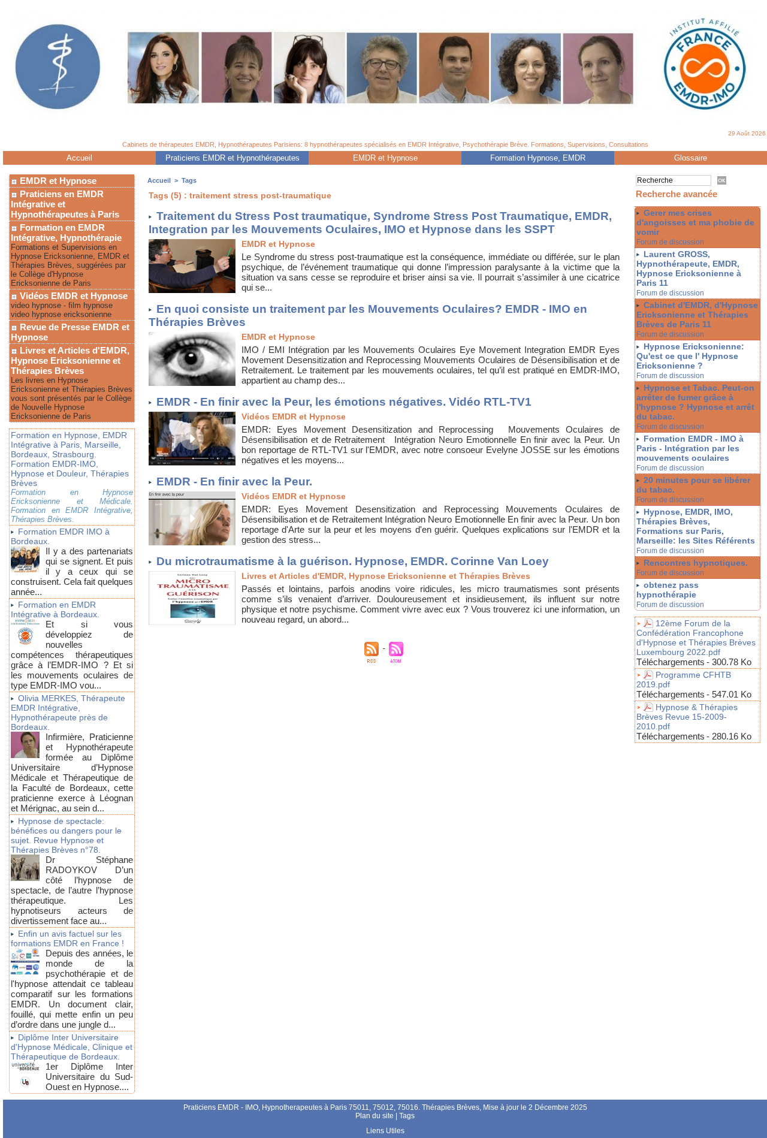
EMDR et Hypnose (385, 157)
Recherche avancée (676, 194)
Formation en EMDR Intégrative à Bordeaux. (55, 609)
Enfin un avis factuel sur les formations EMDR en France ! (67, 938)
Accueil (79, 157)
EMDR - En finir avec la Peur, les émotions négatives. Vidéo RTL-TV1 (344, 402)
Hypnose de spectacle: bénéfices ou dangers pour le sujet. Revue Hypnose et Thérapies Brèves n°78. (66, 835)
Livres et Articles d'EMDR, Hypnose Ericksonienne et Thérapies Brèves (70, 360)
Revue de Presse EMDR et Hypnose (70, 332)
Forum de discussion (670, 242)
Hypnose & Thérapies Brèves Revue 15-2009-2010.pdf (687, 716)
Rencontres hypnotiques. (696, 563)
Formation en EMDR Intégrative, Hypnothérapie (66, 232)
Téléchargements (670, 662)
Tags (189, 180)
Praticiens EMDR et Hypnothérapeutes (232, 157)
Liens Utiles (385, 1131)
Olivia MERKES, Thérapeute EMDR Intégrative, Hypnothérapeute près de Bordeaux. (68, 712)
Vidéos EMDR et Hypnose (72, 296)
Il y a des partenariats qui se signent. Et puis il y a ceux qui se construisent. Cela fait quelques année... (72, 571)
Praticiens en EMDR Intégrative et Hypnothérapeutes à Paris (65, 204)
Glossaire (690, 157)
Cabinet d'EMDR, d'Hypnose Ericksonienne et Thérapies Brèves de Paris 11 (697, 314)
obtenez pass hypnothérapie (667, 589)
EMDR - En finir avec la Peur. (234, 481)
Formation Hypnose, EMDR (537, 157)
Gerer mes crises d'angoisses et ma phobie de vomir (695, 222)
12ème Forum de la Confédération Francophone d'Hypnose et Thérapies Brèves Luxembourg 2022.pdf (696, 637)
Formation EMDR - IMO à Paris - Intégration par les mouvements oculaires (690, 448)
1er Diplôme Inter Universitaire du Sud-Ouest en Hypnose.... (89, 1076)
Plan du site (374, 1116)
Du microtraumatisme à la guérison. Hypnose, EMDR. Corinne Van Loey (352, 561)
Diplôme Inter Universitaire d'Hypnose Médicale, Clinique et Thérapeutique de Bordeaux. (71, 1047)
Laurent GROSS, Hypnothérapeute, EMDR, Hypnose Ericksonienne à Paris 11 (688, 268)
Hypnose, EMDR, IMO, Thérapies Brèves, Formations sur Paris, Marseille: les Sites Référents (695, 526)
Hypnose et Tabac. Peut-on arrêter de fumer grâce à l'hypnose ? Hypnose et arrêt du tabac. (695, 402)
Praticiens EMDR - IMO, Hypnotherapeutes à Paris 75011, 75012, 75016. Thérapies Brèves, (333, 1107)
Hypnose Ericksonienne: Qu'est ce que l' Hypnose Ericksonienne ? (690, 356)
